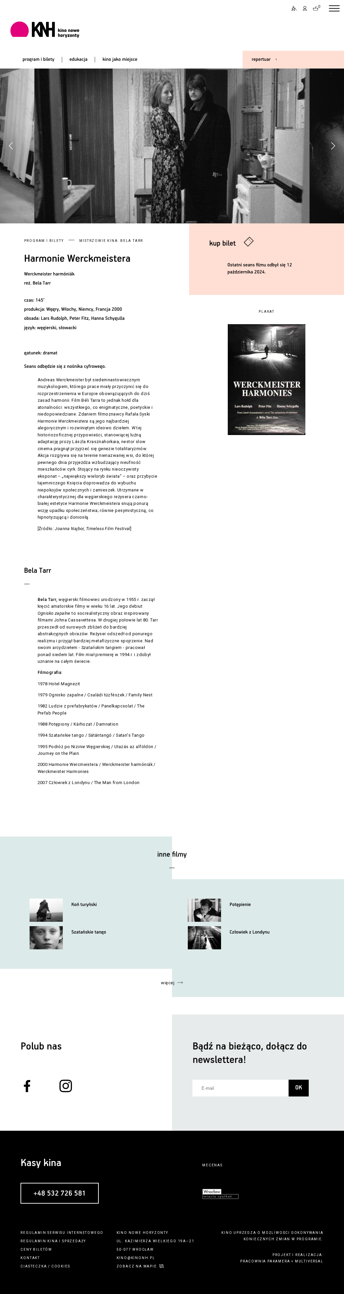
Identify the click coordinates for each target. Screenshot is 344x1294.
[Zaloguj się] (305, 8)
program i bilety (38, 59)
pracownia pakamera (265, 1261)
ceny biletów (36, 1249)
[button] (333, 145)
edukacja (79, 59)
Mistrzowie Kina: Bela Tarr (111, 241)
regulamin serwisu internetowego (61, 1233)
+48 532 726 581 (59, 1194)
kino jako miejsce (119, 59)
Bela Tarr (42, 283)
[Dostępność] (292, 8)
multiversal (309, 1261)
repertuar (261, 59)
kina (52, 1241)
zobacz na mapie (137, 1266)
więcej (167, 982)
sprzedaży (74, 1241)
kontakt (30, 1258)
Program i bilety (44, 241)
